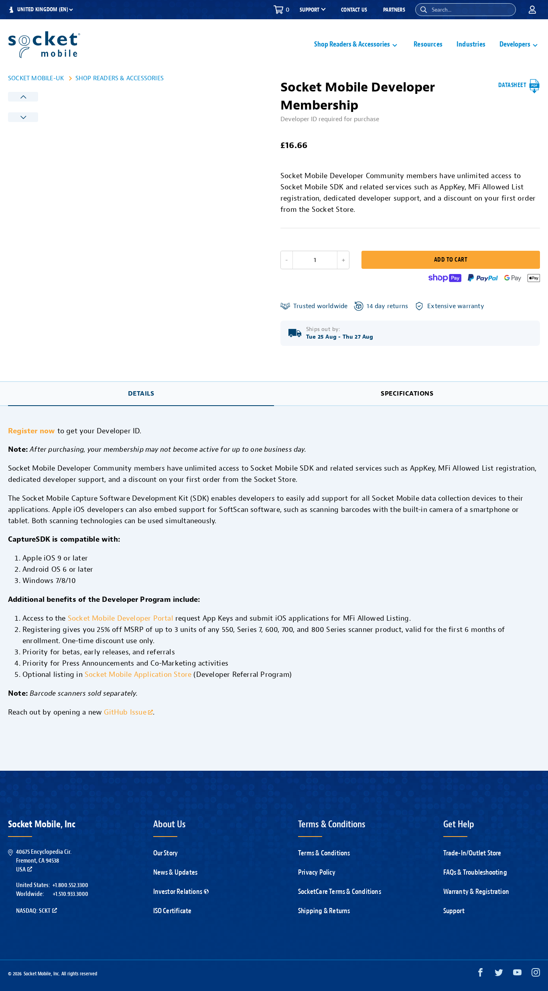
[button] (423, 9)
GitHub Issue (125, 712)
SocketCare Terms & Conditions (339, 891)
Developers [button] (514, 44)
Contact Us (354, 9)
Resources (428, 44)
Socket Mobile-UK (36, 78)
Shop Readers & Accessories (119, 78)
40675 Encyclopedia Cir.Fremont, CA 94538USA (43, 861)
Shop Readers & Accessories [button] (352, 44)
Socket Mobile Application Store (138, 674)
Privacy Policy (316, 872)
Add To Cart (450, 260)
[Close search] (507, 9)
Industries (471, 44)
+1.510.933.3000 (70, 894)
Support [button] (309, 10)
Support (454, 910)
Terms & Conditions (324, 853)
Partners (394, 9)
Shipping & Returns (324, 910)
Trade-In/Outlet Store (472, 853)
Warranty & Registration (476, 891)
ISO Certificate (172, 910)
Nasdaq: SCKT (33, 911)
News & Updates (175, 872)
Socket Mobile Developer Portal (120, 618)
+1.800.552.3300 (70, 885)
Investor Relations (178, 891)
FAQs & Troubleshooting (475, 872)
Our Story (165, 853)
